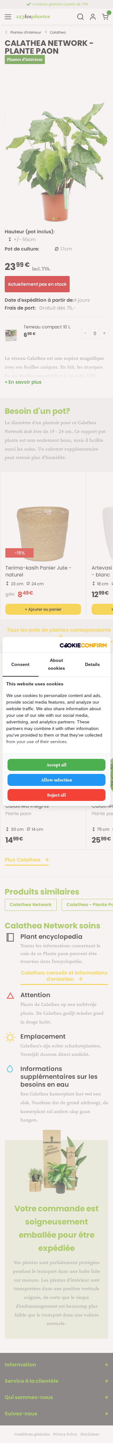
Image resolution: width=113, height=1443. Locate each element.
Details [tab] (92, 664)
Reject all (56, 795)
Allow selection (56, 780)
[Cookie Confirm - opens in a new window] (83, 645)
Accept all (56, 765)
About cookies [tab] (56, 664)
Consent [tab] (20, 664)
